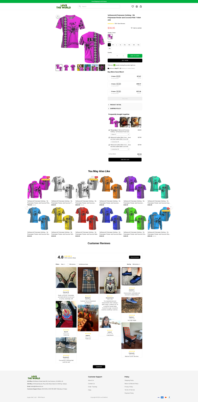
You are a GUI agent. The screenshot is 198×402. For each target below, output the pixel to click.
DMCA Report (41, 397)
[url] (37, 386)
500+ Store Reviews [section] (120, 23)
